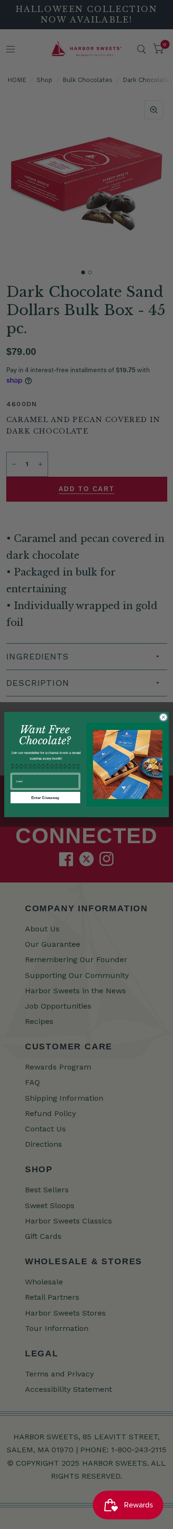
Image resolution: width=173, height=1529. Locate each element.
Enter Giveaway (45, 797)
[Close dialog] (163, 717)
